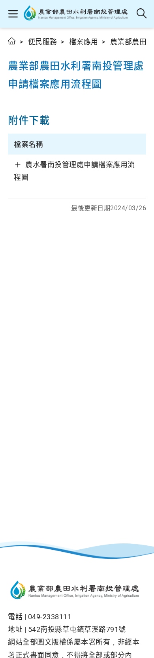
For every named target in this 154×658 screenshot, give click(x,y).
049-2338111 (50, 617)
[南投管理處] (77, 14)
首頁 (12, 41)
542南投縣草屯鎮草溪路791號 (77, 629)
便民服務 (42, 42)
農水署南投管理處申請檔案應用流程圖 (74, 170)
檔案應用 (83, 42)
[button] (13, 14)
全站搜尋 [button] (141, 14)
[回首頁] (77, 590)
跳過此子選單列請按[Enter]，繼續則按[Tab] (16, 50)
